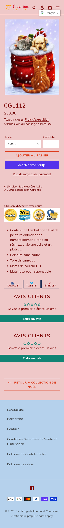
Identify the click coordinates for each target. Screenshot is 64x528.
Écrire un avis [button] (32, 319)
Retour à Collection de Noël (34, 385)
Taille (8, 137)
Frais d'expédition (37, 119)
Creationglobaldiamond (30, 511)
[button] (49, 13)
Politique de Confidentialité (27, 454)
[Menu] (58, 7)
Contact (13, 429)
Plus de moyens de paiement (32, 174)
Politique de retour (20, 464)
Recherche (15, 419)
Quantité (49, 137)
